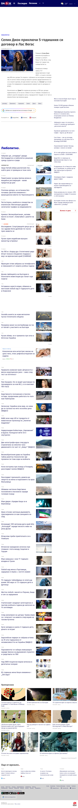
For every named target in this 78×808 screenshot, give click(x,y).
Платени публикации (60, 786)
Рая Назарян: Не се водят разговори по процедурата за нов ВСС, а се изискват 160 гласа (18, 384)
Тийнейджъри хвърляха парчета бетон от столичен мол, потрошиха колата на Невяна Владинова (64, 115)
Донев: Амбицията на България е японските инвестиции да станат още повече (17, 276)
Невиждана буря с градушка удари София (63, 178)
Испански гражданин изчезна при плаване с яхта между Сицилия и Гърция (15, 549)
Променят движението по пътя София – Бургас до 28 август (64, 132)
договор (4, 103)
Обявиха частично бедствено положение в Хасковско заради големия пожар (14, 491)
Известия (74, 788)
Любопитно (10, 148)
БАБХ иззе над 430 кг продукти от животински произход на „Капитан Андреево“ (16, 420)
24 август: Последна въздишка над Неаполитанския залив (46, 773)
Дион (34, 103)
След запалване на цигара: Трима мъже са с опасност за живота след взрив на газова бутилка (18, 617)
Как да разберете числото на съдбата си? (38, 725)
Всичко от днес (65, 211)
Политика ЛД (65, 788)
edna (23, 776)
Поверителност (55, 788)
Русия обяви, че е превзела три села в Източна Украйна (17, 337)
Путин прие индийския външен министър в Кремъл (14, 240)
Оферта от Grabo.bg (5, 348)
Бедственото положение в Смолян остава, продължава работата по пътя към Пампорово (17, 396)
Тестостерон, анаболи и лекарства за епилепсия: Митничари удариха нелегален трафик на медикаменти (17, 204)
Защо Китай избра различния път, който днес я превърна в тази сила (16, 169)
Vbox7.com (8, 786)
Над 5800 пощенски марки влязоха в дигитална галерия (16, 663)
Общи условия (17, 803)
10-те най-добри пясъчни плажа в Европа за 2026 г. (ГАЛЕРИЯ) (65, 153)
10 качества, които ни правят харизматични (14, 753)
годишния (21, 103)
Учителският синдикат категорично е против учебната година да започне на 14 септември (18, 605)
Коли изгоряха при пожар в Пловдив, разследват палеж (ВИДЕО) (17, 468)
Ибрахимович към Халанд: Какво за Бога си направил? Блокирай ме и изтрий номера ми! (68, 774)
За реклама (52, 786)
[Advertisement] (26, 132)
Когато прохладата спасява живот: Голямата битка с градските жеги (9, 773)
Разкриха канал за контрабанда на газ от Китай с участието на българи (17, 326)
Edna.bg (22, 788)
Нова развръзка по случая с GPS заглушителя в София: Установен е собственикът (65, 194)
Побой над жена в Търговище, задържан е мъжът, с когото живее (15, 570)
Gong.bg (13, 786)
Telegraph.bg (37, 788)
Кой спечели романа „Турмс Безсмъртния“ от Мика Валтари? (62, 725)
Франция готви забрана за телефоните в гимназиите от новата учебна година (18, 265)
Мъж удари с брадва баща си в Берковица (14, 502)
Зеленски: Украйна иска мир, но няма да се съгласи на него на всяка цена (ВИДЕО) (17, 408)
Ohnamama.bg (4, 788)
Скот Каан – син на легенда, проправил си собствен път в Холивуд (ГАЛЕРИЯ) (64, 139)
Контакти (68, 786)
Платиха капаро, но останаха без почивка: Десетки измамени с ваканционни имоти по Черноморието (17, 192)
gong (62, 780)
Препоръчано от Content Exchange (68, 758)
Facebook (25, 117)
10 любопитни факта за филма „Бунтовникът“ (54, 753)
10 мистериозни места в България (37, 702)
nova (4, 778)
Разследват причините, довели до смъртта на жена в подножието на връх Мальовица (18, 479)
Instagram (33, 117)
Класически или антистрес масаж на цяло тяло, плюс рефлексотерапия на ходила (18, 353)
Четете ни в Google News (10, 797)
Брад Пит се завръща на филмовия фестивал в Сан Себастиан (63, 160)
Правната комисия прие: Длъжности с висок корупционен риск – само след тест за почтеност (17, 372)
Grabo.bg (11, 788)
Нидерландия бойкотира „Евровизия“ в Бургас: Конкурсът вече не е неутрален (17, 432)
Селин (28, 103)
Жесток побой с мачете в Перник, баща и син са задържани (17, 593)
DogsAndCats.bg (20, 786)
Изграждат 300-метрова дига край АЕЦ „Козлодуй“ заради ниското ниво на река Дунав (17, 526)
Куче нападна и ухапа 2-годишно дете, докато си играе (17, 628)
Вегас (39, 103)
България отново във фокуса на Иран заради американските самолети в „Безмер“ (65, 202)
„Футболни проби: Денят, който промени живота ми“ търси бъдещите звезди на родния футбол (12, 726)
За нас (47, 786)
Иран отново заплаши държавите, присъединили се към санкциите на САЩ (16, 514)
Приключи (12, 103)
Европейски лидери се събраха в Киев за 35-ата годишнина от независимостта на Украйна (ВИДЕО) (17, 640)
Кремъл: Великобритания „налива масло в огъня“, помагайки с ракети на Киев (17, 216)
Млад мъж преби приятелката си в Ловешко (15, 537)
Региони (33, 3)
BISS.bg (34, 786)
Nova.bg (31, 788)
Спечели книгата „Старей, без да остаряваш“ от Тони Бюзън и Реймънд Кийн (12, 704)
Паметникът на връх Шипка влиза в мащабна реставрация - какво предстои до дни (16, 180)
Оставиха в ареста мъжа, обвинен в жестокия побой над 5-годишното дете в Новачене (17, 288)
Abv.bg (2, 786)
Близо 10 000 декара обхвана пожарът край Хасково (64, 106)
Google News (16, 117)
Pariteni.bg (16, 788)
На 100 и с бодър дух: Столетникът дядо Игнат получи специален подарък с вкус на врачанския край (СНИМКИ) (17, 253)
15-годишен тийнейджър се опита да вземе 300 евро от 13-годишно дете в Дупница (17, 582)
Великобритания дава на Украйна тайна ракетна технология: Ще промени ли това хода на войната (15, 457)
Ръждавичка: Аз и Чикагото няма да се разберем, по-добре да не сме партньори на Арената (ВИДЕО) (65, 169)
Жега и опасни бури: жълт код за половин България (65, 100)
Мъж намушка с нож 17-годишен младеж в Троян (14, 560)
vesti (43, 778)
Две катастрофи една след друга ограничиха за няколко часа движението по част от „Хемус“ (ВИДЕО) (18, 444)
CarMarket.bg (28, 786)
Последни (22, 3)
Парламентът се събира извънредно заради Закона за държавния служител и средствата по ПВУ (17, 652)
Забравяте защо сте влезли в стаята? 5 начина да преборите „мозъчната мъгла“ (64, 124)
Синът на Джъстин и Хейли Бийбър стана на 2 (28, 772)
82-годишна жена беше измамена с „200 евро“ (16, 673)
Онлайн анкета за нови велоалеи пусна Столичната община (15, 315)
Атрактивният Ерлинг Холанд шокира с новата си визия (63, 147)
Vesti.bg (26, 788)
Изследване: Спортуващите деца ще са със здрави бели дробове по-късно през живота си (17, 228)
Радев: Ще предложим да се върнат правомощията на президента (63, 185)
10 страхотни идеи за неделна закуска (65, 702)
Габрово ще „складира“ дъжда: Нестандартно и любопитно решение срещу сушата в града (17, 158)
